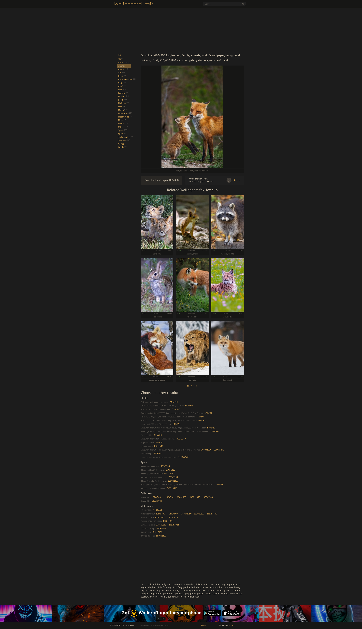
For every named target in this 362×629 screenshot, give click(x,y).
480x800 (202, 420)
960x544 (160, 442)
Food (122, 99)
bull (154, 584)
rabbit (208, 593)
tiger (168, 596)
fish (160, 587)
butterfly (161, 584)
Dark (122, 89)
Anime (123, 69)
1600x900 (159, 517)
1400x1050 (195, 497)
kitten (151, 590)
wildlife (205, 170)
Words (123, 147)
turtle (183, 596)
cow (205, 584)
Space (123, 130)
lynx (179, 590)
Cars (122, 82)
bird (149, 584)
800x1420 (170, 469)
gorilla (186, 587)
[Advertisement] (192, 30)
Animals (123, 66)
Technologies (125, 137)
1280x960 (181, 497)
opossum (196, 590)
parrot (227, 590)
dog (223, 584)
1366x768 (156, 453)
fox (177, 170)
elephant (152, 587)
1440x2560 (183, 457)
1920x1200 (199, 513)
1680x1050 (186, 513)
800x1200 (165, 466)
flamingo (167, 587)
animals (197, 170)
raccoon (216, 593)
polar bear (168, 593)
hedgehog (196, 587)
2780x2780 (218, 484)
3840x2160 (157, 532)
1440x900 (173, 513)
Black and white (127, 79)
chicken (198, 584)
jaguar (144, 590)
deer (217, 584)
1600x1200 (207, 497)
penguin (145, 593)
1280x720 (157, 510)
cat (169, 584)
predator (179, 593)
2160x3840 (219, 449)
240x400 (189, 405)
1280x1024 (157, 501)
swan (162, 596)
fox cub (183, 170)
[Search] (243, 4)
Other (123, 127)
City (122, 86)
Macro (123, 110)
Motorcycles (125, 116)
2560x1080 (160, 528)
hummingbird (216, 587)
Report (203, 625)
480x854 (176, 424)
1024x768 (156, 497)
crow (211, 584)
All (119, 54)
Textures (124, 140)
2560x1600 (212, 513)
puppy (200, 593)
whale (191, 596)
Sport (122, 133)
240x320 (174, 402)
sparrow (145, 596)
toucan (175, 596)
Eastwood (232, 625)
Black (122, 76)
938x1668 (168, 473)
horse (205, 587)
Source (237, 180)
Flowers (123, 96)
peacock (236, 590)
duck (237, 584)
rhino (232, 593)
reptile (224, 593)
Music (122, 120)
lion (167, 590)
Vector (122, 143)
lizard (173, 590)
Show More (192, 385)
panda (211, 590)
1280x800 (160, 513)
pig (152, 593)
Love (122, 106)
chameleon (177, 584)
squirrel (154, 596)
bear (143, 584)
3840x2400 (161, 535)
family (190, 170)
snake (239, 593)
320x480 (208, 413)
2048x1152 (161, 524)
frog (180, 587)
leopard (160, 590)
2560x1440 (173, 517)
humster (229, 587)
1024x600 (158, 446)
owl (204, 590)
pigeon (158, 593)
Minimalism (125, 113)
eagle (143, 587)
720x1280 (213, 431)
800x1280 (181, 438)
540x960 (211, 427)
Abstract (124, 62)
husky (237, 587)
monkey (187, 590)
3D (121, 59)
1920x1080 (168, 521)
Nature (123, 123)
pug (187, 593)
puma (193, 593)
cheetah (188, 584)
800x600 (158, 435)
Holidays (123, 103)
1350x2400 (173, 480)
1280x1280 (173, 477)
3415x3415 (172, 488)
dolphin (230, 584)
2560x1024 (174, 524)
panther (219, 590)
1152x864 (168, 497)
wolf (197, 596)
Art (121, 72)
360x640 (200, 416)
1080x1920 (206, 449)
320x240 (176, 409)
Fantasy (123, 93)
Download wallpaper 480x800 (162, 180)
